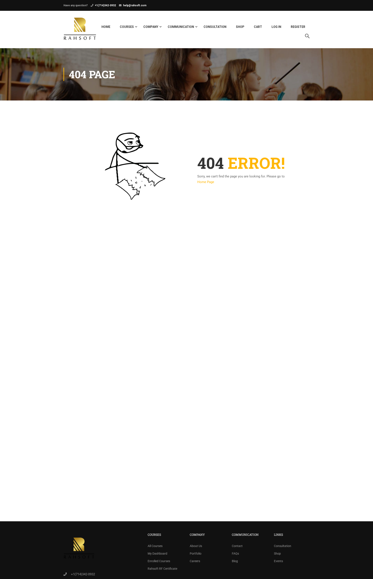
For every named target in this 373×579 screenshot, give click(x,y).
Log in (276, 27)
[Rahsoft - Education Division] (79, 29)
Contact (237, 546)
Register (298, 27)
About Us (196, 546)
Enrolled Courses (159, 561)
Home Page (205, 182)
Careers (195, 561)
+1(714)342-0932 (105, 5)
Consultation (215, 27)
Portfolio (195, 553)
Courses (127, 27)
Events (278, 561)
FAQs (235, 553)
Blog (235, 561)
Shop (240, 27)
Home (105, 27)
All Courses (155, 546)
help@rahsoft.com (134, 5)
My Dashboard (157, 553)
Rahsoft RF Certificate (162, 568)
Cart (258, 27)
